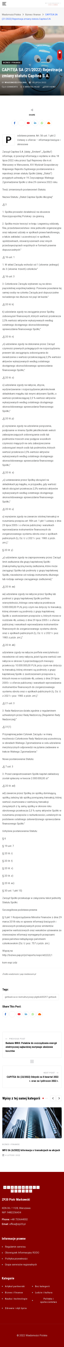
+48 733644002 (19, 1219)
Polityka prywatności (16, 1258)
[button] (53, 1098)
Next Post (49, 1073)
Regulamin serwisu (15, 1246)
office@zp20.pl (17, 1224)
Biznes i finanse (11, 1144)
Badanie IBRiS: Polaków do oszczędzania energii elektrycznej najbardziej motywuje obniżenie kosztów (31, 1047)
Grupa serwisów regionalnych (21, 1264)
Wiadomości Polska (16, 82)
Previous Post (17, 1039)
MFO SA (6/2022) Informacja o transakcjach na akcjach (31, 1150)
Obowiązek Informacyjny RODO (22, 1252)
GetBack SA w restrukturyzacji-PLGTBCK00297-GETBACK (30, 997)
